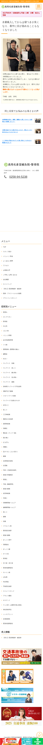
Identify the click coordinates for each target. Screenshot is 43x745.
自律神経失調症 (8, 461)
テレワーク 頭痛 (8, 363)
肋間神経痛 (6, 424)
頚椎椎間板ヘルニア (9, 502)
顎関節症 (6, 544)
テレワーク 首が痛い (10, 377)
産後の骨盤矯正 (8, 475)
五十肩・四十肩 (8, 563)
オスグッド (6, 600)
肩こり (5, 512)
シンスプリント (8, 614)
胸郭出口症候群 (8, 419)
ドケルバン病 (7, 526)
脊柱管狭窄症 (7, 609)
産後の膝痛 (6, 489)
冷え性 (5, 326)
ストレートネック (8, 591)
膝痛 (4, 456)
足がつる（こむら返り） (10, 451)
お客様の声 (6, 270)
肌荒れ (5, 312)
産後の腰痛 (6, 535)
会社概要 (6, 279)
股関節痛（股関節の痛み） (11, 349)
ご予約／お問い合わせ (10, 275)
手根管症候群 (7, 586)
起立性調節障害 (8, 340)
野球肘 (5, 558)
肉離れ (5, 447)
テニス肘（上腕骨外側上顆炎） (13, 605)
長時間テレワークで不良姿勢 (12, 386)
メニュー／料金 (8, 256)
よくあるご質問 (8, 261)
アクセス (6, 265)
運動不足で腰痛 (8, 391)
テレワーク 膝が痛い (10, 372)
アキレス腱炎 (7, 595)
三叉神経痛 (6, 414)
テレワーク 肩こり (9, 368)
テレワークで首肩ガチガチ (11, 400)
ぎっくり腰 (6, 549)
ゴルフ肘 (6, 331)
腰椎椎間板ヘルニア (9, 507)
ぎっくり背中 (7, 540)
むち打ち (6, 442)
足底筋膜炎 (6, 619)
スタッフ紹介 (7, 251)
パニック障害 (7, 335)
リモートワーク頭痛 (9, 396)
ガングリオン (7, 317)
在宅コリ (6, 405)
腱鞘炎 (5, 354)
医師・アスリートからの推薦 (12, 293)
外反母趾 (6, 582)
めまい (5, 358)
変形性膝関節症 (8, 568)
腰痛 (4, 516)
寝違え (5, 479)
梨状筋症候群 (7, 530)
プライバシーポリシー (10, 298)
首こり (5, 410)
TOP (4, 247)
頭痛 (4, 521)
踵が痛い (6, 437)
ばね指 (5, 577)
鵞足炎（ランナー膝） (10, 433)
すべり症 (6, 554)
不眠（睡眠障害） (8, 484)
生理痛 (5, 465)
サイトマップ (7, 284)
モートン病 (6, 572)
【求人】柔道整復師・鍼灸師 (12, 289)
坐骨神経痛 (6, 493)
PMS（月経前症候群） (10, 470)
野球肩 (5, 321)
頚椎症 (5, 428)
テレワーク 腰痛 (8, 382)
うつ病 (5, 345)
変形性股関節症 (8, 623)
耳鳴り (5, 498)
